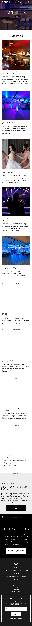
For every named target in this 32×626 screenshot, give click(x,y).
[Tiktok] (17, 579)
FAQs (16, 587)
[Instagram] (12, 579)
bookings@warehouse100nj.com (16, 576)
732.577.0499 (16, 573)
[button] (28, 2)
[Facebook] (20, 579)
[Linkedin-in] (14, 579)
